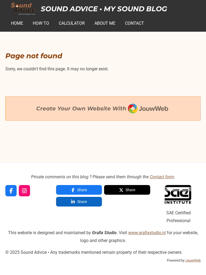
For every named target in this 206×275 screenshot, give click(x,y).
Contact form (162, 176)
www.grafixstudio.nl (147, 232)
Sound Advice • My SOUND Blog (104, 9)
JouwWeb (193, 260)
